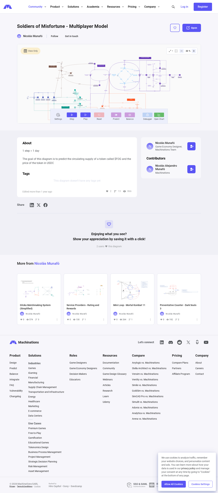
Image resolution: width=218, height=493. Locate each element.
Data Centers (35, 415)
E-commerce (34, 411)
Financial (33, 377)
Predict (13, 368)
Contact (199, 374)
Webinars (108, 379)
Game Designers (78, 362)
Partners (176, 368)
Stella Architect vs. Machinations (149, 368)
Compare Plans (180, 362)
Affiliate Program (181, 374)
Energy (32, 396)
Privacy (12, 486)
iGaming (32, 373)
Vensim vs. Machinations (145, 374)
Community (109, 368)
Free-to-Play (34, 433)
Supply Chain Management (42, 387)
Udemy (106, 402)
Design (13, 362)
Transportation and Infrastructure (46, 392)
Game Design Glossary (115, 374)
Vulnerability (16, 390)
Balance (14, 374)
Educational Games (38, 442)
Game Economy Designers (83, 368)
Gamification (35, 437)
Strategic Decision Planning (42, 461)
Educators (74, 379)
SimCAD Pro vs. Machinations (147, 396)
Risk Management (37, 466)
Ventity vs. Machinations (145, 379)
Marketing (33, 406)
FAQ (12, 385)
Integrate (14, 379)
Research (108, 390)
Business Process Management (44, 452)
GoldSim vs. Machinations (145, 390)
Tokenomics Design (38, 447)
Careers (199, 368)
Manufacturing (36, 382)
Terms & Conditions (24, 486)
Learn (106, 396)
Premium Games (37, 428)
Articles (107, 385)
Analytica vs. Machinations (146, 413)
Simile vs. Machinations (144, 385)
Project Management (39, 456)
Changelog (15, 396)
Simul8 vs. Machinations (145, 402)
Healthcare (34, 401)
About (198, 362)
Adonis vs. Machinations (145, 407)
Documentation (111, 362)
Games (32, 368)
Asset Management (38, 471)
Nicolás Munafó (32, 36)
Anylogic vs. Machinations (146, 362)
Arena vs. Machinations (144, 418)
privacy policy (188, 468)
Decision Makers (78, 374)
